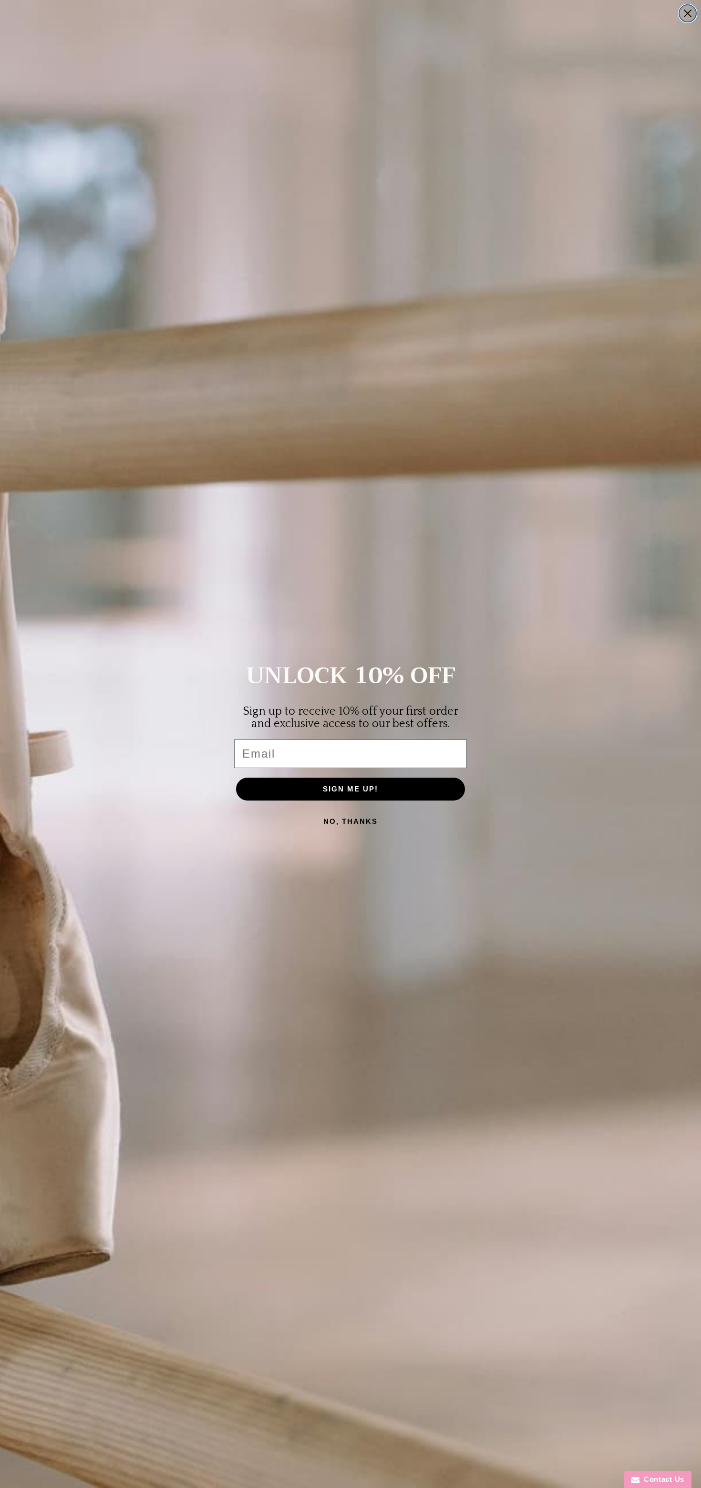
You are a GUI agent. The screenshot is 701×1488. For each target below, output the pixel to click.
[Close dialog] (687, 13)
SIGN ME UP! (350, 789)
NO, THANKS (350, 821)
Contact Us (661, 1479)
